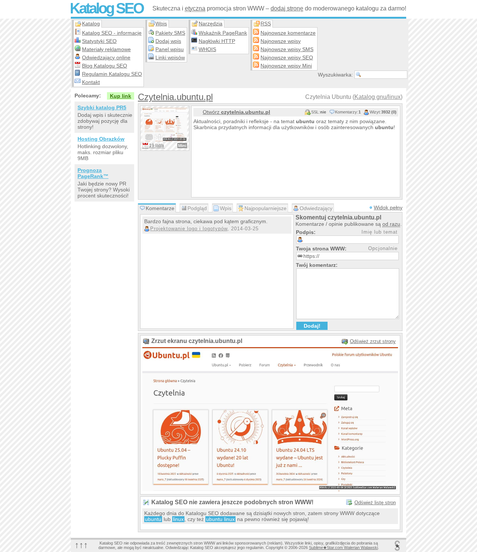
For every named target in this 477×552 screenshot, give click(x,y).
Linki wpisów (170, 57)
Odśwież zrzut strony (373, 341)
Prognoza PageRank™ (93, 173)
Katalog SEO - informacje (112, 33)
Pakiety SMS (170, 33)
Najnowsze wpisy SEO (286, 57)
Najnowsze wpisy (280, 41)
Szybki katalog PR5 (102, 107)
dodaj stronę (287, 8)
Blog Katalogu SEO (104, 66)
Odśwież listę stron (375, 502)
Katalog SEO (106, 8)
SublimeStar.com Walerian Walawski (343, 547)
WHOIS (207, 49)
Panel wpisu (169, 49)
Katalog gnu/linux (377, 97)
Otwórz (236, 112)
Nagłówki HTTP (217, 41)
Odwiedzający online (106, 57)
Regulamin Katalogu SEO (112, 74)
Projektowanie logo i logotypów (188, 228)
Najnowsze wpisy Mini (286, 66)
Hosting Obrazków (101, 139)
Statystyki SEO (99, 41)
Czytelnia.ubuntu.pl (175, 97)
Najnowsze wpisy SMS (286, 49)
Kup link (120, 96)
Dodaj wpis (168, 41)
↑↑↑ (81, 545)
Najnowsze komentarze (288, 33)
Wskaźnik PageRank (223, 33)
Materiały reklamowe (106, 49)
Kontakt (91, 82)
